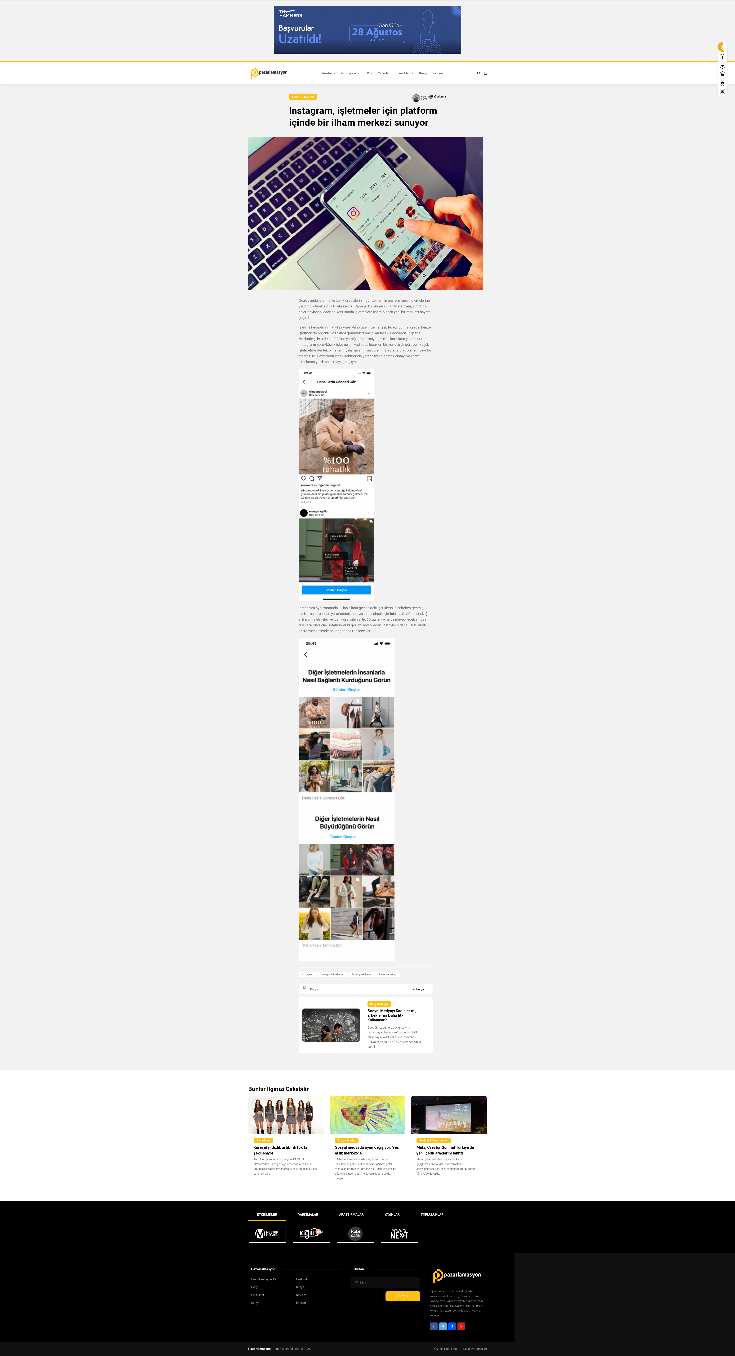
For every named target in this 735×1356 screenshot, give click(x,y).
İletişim (301, 1303)
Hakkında (302, 1279)
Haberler (326, 73)
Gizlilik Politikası (445, 1349)
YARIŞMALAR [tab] (308, 1214)
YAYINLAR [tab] (392, 1214)
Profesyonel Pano (361, 974)
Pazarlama (263, 1140)
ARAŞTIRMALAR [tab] (351, 1214)
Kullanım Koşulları (475, 1349)
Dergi (423, 73)
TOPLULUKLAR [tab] (432, 1214)
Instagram (307, 974)
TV (367, 73)
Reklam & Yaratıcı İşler (433, 1140)
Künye (300, 1287)
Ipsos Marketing (387, 974)
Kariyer (438, 73)
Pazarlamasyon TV (263, 1279)
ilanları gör (418, 989)
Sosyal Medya (303, 96)
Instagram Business (332, 974)
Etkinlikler (403, 73)
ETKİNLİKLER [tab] (267, 1214)
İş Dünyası (349, 73)
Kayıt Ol (405, 1296)
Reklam (301, 1295)
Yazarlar (384, 73)
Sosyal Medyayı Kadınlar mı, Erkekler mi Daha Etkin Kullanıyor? (392, 1015)
